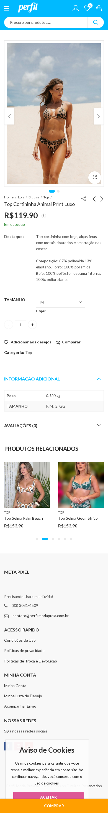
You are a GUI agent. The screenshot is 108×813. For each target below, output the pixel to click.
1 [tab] (52, 191)
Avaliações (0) (20, 425)
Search (96, 22)
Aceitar (48, 797)
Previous (9, 116)
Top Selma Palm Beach (23, 518)
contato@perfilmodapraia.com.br (40, 615)
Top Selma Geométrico (78, 518)
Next (99, 116)
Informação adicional (32, 378)
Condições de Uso (20, 640)
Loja (21, 197)
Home (9, 197)
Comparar (71, 342)
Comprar (54, 805)
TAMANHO (14, 299)
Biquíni (34, 197)
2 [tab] (58, 191)
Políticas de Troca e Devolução (30, 661)
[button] (37, 538)
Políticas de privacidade (24, 650)
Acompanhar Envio (20, 706)
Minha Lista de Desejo (23, 695)
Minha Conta (15, 685)
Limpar (41, 311)
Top (46, 197)
